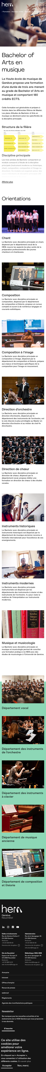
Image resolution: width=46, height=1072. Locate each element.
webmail (5, 993)
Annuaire (5, 973)
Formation (6, 12)
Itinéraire (5, 940)
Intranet (5, 978)
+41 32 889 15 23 (7, 962)
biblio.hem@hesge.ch (32, 962)
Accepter (7, 1065)
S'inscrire (8, 1028)
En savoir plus (24, 1061)
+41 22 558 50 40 (30, 943)
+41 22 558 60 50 (7, 943)
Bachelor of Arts (17, 12)
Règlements (7, 998)
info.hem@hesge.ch (31, 948)
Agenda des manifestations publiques (17, 1003)
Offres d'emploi (8, 983)
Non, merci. (23, 1065)
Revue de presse (8, 988)
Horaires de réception (11, 945)
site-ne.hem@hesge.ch (10, 964)
